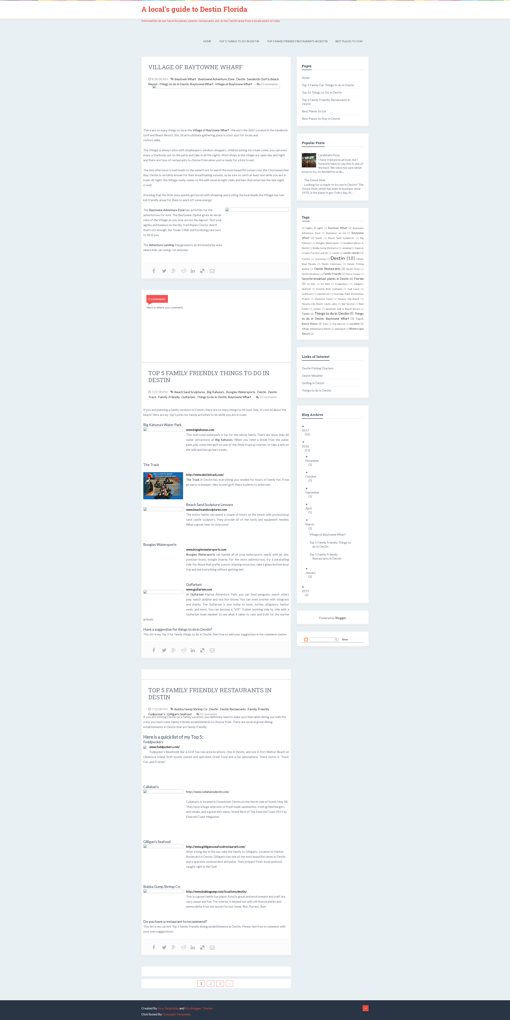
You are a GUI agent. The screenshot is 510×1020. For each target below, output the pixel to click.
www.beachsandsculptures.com (206, 509)
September (314, 492)
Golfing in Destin (313, 383)
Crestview (320, 258)
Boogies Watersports (241, 392)
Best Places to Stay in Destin (321, 118)
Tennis (306, 313)
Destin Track (353, 268)
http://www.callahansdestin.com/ (208, 791)
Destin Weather (312, 375)
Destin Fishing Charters (317, 368)
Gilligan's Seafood (179, 714)
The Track (192, 479)
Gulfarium (188, 397)
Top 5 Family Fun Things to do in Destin (328, 85)
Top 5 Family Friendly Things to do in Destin (331, 544)
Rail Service (348, 303)
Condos (306, 258)
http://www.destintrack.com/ (205, 474)
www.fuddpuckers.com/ (164, 747)
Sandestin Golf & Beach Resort (343, 308)
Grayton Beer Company (329, 288)
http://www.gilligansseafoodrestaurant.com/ (215, 846)
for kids (311, 283)
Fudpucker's (157, 714)
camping (346, 247)
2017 (307, 430)
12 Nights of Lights (312, 228)
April (310, 508)
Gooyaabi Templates (176, 1014)
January (312, 572)
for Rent (325, 283)
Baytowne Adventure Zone (216, 79)
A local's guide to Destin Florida (194, 9)
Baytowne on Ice (336, 233)
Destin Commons (331, 263)
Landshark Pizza (329, 155)
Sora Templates (168, 1008)
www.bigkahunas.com (200, 429)
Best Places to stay (349, 41)
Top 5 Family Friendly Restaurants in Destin (297, 41)
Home (207, 41)
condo (335, 252)
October (312, 476)
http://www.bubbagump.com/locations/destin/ (216, 891)
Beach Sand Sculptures (190, 392)
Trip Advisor (338, 323)
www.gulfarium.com (199, 589)
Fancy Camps (353, 273)
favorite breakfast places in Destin (325, 278)
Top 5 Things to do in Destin (239, 41)
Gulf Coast (354, 288)
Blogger (340, 618)
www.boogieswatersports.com (206, 549)
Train (325, 323)
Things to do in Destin (331, 313)
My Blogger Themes (199, 1008)
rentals (317, 308)
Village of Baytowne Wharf (234, 84)
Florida (359, 278)
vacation (354, 323)
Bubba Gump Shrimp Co (191, 709)
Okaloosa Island (323, 298)
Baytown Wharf (186, 79)
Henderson (323, 293)
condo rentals (351, 252)
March (311, 524)
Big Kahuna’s (224, 439)
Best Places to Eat (314, 111)
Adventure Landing (161, 245)
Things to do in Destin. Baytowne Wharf (186, 84)
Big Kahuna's (216, 392)
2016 (307, 446)
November (313, 460)
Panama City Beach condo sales (319, 303)
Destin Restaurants (233, 709)
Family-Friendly (169, 397)
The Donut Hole (314, 180)
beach (319, 237)
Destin (241, 79)
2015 (307, 591)
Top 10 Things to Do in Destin (322, 92)
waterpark (339, 328)
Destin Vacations (311, 273)
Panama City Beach (348, 298)
